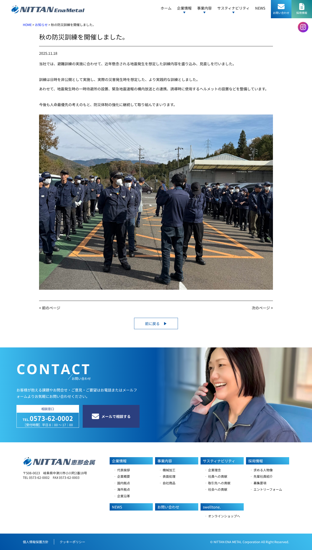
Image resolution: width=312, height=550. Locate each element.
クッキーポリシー (72, 542)
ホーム (166, 8)
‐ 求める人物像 (261, 470)
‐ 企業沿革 (121, 496)
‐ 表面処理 (167, 476)
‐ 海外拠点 (121, 489)
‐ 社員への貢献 (215, 476)
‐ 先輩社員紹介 (261, 476)
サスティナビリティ (219, 461)
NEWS (260, 8)
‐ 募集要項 (258, 483)
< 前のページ (49, 307)
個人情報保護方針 (35, 542)
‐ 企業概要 (121, 476)
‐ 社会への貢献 (215, 489)
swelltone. (212, 507)
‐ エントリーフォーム (266, 489)
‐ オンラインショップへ (222, 516)
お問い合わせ (168, 507)
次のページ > (262, 307)
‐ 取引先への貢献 (217, 483)
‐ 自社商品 (167, 483)
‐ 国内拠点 (121, 483)
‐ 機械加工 (167, 470)
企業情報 (119, 461)
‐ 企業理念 (212, 470)
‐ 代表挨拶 (121, 470)
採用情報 (255, 461)
